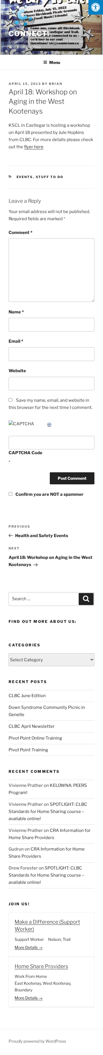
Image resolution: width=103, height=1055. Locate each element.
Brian (55, 84)
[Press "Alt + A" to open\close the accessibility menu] (95, 7)
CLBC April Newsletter (32, 726)
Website (17, 370)
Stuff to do (50, 177)
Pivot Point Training (28, 749)
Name (16, 312)
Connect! (29, 34)
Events (25, 177)
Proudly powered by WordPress (37, 1041)
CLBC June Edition (27, 695)
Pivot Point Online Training (35, 738)
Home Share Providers (41, 966)
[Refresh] (49, 423)
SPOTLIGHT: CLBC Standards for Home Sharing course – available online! (48, 811)
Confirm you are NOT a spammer (49, 494)
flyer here (33, 146)
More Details (27, 947)
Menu (54, 62)
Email (16, 341)
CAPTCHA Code (25, 452)
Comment (20, 232)
